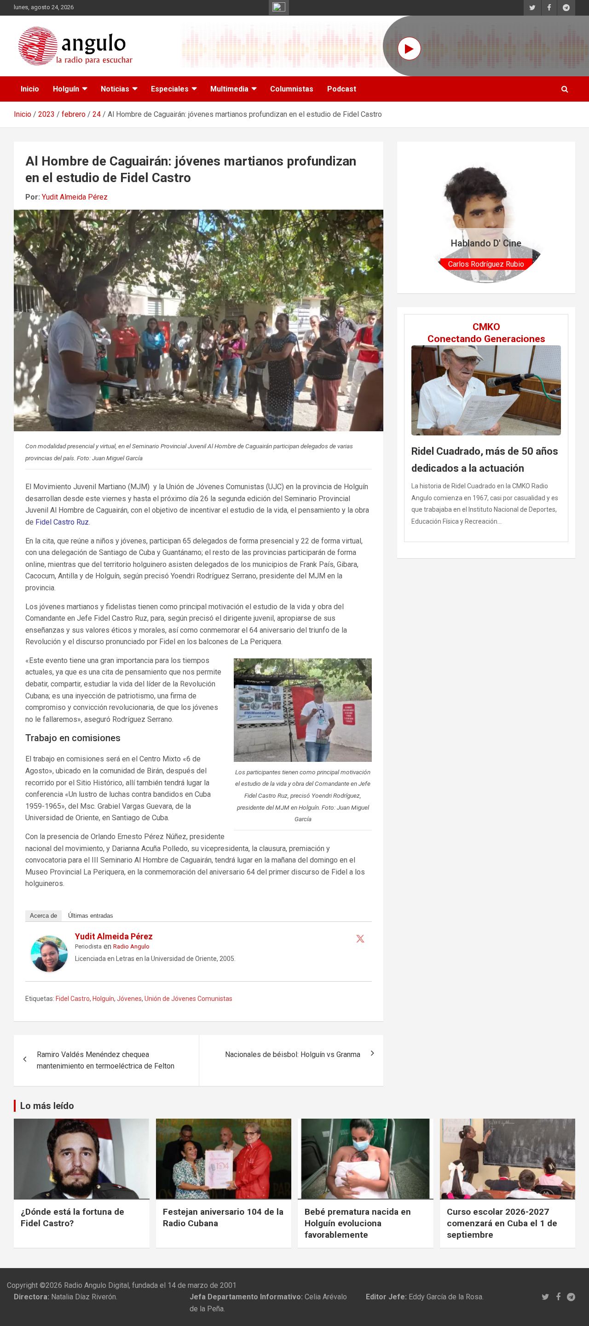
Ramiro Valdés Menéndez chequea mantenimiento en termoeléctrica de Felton (105, 1060)
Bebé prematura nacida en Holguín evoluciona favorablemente (358, 1223)
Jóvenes (129, 998)
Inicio (30, 89)
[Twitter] (360, 938)
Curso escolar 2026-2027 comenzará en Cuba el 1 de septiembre (502, 1223)
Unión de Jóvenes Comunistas (188, 998)
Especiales (170, 89)
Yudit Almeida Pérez (75, 197)
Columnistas (291, 89)
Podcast (341, 89)
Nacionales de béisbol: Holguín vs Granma (292, 1054)
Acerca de (43, 915)
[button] (430, 217)
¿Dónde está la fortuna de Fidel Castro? (72, 1217)
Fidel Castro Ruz (62, 522)
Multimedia (229, 89)
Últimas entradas (90, 915)
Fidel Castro (73, 998)
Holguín (66, 89)
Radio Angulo (131, 946)
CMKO (486, 326)
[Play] (409, 48)
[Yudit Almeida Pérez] (49, 941)
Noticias (115, 89)
